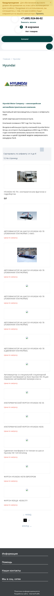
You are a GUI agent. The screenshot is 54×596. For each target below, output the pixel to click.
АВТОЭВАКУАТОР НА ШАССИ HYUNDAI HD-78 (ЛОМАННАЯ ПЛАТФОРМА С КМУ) (24, 232)
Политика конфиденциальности (27, 591)
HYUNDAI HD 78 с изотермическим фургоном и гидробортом (25, 193)
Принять (40, 13)
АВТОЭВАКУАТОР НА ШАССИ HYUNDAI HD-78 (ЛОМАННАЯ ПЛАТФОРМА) (24, 271)
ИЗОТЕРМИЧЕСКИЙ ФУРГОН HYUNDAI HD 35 (24, 403)
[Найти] (49, 47)
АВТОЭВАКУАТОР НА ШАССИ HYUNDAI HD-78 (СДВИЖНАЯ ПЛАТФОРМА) (24, 350)
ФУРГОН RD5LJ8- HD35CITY (16, 501)
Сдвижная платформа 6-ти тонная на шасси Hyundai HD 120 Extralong (24, 452)
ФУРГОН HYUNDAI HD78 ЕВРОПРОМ (20, 477)
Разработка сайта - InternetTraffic (27, 594)
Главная (6, 59)
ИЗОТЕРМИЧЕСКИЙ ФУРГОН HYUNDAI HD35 (24, 427)
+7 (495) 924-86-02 (32, 18)
